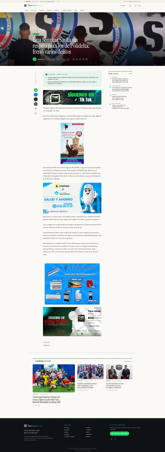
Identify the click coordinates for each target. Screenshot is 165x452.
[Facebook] (139, 5)
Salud (87, 432)
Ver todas (127, 361)
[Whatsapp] (135, 5)
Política (88, 427)
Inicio (26, 10)
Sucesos (41, 10)
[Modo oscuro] (130, 5)
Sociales (66, 434)
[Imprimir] (86, 59)
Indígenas (88, 434)
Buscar (123, 5)
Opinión (82, 10)
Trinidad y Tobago (66, 10)
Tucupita (88, 430)
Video (75, 10)
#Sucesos (46, 345)
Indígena (56, 10)
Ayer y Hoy (34, 10)
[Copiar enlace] (36, 113)
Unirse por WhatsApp (120, 433)
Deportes (49, 10)
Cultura (66, 432)
